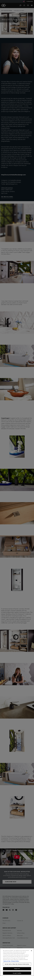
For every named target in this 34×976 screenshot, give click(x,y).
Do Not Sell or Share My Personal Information (17, 964)
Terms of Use (7, 961)
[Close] (31, 950)
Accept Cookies (17, 973)
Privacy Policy (15, 961)
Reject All (17, 968)
